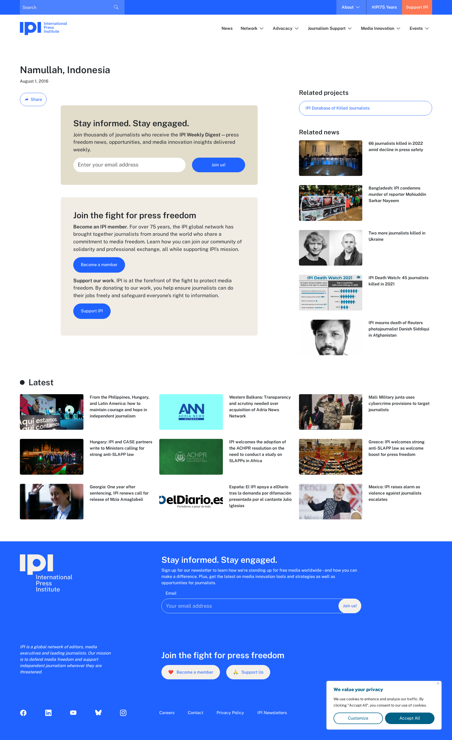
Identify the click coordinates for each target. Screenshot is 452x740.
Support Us (248, 672)
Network (249, 28)
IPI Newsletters (272, 712)
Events (416, 28)
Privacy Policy (230, 712)
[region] (384, 705)
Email (171, 593)
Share (36, 99)
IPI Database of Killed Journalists (338, 108)
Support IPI (417, 7)
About (348, 7)
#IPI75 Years (384, 7)
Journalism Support (327, 28)
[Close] (438, 683)
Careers (166, 712)
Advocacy (282, 28)
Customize (358, 718)
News (227, 28)
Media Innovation (377, 28)
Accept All (409, 718)
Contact (195, 712)
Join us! (218, 164)
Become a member (99, 264)
